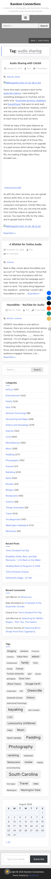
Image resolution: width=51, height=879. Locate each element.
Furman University (15, 674)
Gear (8, 407)
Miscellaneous (13, 442)
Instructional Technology (16, 703)
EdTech (10, 318)
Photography (12, 460)
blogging (11, 651)
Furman (19, 668)
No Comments (12, 254)
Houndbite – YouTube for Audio (25, 305)
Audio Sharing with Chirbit (25, 63)
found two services (25, 100)
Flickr (35, 663)
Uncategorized (13, 519)
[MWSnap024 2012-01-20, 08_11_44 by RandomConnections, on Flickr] (22, 82)
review (28, 762)
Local (8, 436)
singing (40, 762)
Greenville (34, 690)
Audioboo (41, 100)
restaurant (28, 755)
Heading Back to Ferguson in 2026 (23, 566)
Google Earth (33, 683)
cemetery (24, 651)
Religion (10, 490)
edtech (35, 656)
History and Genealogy (17, 425)
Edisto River (22, 656)
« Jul (8, 842)
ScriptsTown (34, 875)
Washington (12, 790)
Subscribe (38, 859)
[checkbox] (7, 871)
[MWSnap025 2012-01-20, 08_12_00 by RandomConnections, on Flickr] (22, 226)
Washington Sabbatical (17, 525)
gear (30, 674)
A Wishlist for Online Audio (25, 244)
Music (17, 77)
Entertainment (13, 395)
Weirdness (11, 531)
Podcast (10, 466)
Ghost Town (24, 678)
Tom (29, 68)
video (35, 783)
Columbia (10, 657)
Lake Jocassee (33, 710)
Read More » (10, 233)
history (31, 697)
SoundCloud (14, 104)
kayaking (15, 709)
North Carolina (14, 738)
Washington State (30, 790)
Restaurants (12, 495)
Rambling (10, 472)
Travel (9, 513)
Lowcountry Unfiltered (21, 723)
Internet (10, 77)
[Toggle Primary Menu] (25, 18)
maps (9, 730)
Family (9, 401)
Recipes (10, 484)
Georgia (38, 674)
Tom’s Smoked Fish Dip (17, 550)
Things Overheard (15, 507)
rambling (13, 755)
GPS (21, 691)
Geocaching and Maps (17, 419)
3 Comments (41, 68)
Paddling (10, 454)
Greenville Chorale (14, 698)
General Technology (16, 413)
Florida (9, 669)
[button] (49, 293)
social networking (13, 768)
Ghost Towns (14, 683)
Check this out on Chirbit (12, 187)
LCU (10, 717)
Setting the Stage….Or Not (19, 577)
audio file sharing (12, 93)
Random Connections (25, 4)
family (25, 662)
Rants (8, 478)
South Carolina (23, 774)
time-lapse (11, 784)
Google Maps (11, 691)
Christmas (35, 651)
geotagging (11, 679)
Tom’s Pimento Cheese (17, 571)
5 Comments (40, 310)
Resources (26, 597)
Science (10, 501)
